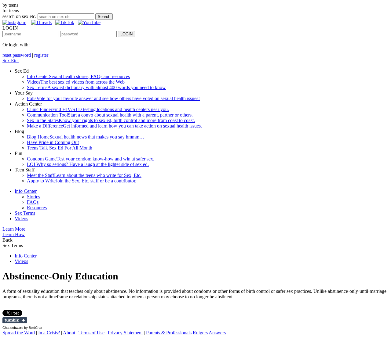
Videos (76, 81)
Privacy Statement (125, 332)
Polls (113, 98)
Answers (217, 332)
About (69, 332)
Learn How (13, 234)
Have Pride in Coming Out (53, 142)
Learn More (13, 229)
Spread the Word (18, 332)
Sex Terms (96, 87)
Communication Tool (110, 114)
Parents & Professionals (169, 332)
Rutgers (200, 332)
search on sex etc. (19, 16)
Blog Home (85, 136)
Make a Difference (114, 125)
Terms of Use (91, 332)
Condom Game (90, 158)
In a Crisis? (49, 332)
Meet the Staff (84, 175)
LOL (88, 164)
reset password (16, 55)
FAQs (32, 202)
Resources (37, 207)
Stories (33, 196)
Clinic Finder (98, 109)
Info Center (78, 76)
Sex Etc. (10, 60)
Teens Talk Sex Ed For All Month (59, 147)
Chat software (12, 327)
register (41, 55)
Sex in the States (111, 120)
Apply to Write (81, 180)
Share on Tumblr (14, 320)
